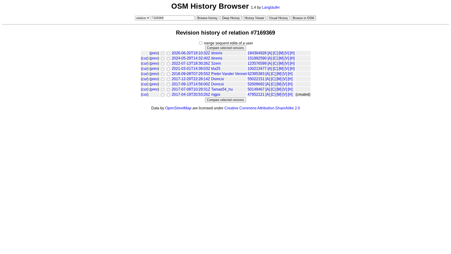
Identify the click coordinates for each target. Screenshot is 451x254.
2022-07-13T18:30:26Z (191, 63)
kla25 (215, 69)
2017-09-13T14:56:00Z (191, 84)
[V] (286, 53)
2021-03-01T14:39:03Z (191, 69)
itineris (216, 53)
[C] (275, 53)
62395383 (256, 74)
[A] (270, 53)
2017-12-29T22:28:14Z (191, 79)
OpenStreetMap (178, 108)
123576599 (257, 63)
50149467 (256, 89)
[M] (281, 53)
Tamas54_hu (222, 89)
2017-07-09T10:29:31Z (191, 89)
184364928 (257, 53)
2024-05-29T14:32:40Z (191, 58)
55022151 (256, 79)
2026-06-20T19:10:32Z (191, 53)
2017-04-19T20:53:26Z (191, 94)
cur (144, 58)
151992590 (257, 58)
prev (154, 53)
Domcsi (217, 79)
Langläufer (271, 7)
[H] (292, 53)
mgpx (215, 94)
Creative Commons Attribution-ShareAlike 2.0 (262, 108)
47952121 (256, 94)
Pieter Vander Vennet (229, 74)
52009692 (256, 84)
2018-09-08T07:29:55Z (191, 74)
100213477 (257, 69)
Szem (216, 63)
